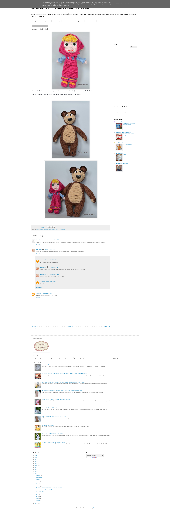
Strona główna (35, 21)
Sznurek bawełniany (90, 21)
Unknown (42, 260)
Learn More (119, 4)
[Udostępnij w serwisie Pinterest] (54, 227)
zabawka (64, 229)
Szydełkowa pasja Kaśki (42, 240)
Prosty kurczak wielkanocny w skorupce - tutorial (53, 442)
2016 (36, 473)
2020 (36, 465)
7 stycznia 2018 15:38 (46, 293)
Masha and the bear (40, 229)
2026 (36, 455)
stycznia (38, 500)
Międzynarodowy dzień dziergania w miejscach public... (49, 487)
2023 (36, 459)
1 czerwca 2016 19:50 (54, 240)
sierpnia (38, 481)
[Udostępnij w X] (51, 227)
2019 (36, 467)
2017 (36, 471)
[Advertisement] (125, 77)
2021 (36, 463)
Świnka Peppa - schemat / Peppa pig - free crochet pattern (56, 399)
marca (37, 496)
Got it (127, 4)
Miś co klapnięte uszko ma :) (48, 425)
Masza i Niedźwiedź (49, 229)
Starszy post (107, 326)
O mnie (105, 21)
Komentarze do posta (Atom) (44, 329)
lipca (37, 484)
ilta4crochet (39, 249)
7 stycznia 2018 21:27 (54, 267)
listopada (38, 475)
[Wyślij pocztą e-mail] (47, 227)
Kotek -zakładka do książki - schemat (51, 408)
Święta (99, 21)
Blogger (95, 508)
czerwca (38, 486)
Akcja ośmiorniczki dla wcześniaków (44, 489)
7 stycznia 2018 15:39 (50, 260)
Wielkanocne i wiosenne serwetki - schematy (52, 365)
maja (37, 494)
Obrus (124, 154)
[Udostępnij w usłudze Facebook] (52, 227)
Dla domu (71, 21)
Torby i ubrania (79, 21)
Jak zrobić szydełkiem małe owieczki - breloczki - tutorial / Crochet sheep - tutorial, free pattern (64, 373)
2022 (36, 461)
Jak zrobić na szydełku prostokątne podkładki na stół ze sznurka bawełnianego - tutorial (63, 382)
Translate (98, 458)
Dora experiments (120, 122)
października (39, 477)
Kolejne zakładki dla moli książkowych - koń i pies (54, 416)
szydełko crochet (58, 229)
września (38, 479)
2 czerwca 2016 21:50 (50, 249)
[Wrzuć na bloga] (49, 227)
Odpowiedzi (40, 257)
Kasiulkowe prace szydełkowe (123, 132)
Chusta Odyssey (126, 165)
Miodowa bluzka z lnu (127, 144)
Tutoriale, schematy (45, 21)
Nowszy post (35, 326)
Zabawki (65, 21)
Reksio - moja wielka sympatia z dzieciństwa (52, 433)
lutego (37, 498)
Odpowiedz (38, 244)
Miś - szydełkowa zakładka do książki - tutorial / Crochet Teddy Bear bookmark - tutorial (62, 390)
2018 (36, 469)
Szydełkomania (119, 153)
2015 (36, 503)
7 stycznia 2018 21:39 (50, 281)
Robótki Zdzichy (120, 142)
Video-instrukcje (56, 21)
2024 (36, 457)
